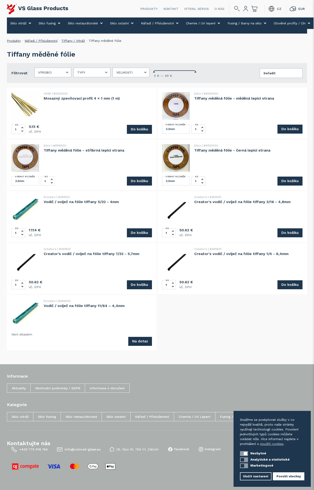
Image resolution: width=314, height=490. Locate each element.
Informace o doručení (107, 388)
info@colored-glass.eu (83, 449)
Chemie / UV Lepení (195, 416)
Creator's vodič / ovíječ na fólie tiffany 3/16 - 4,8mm (242, 202)
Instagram (213, 449)
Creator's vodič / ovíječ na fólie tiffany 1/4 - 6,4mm (241, 254)
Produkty (149, 9)
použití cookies (271, 444)
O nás (219, 9)
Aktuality (19, 388)
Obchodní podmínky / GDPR (57, 388)
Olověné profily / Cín (289, 23)
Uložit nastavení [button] (255, 476)
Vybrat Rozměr (176, 124)
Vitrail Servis (196, 9)
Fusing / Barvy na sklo (245, 23)
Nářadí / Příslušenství (157, 23)
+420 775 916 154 (33, 449)
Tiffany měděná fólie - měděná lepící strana (234, 98)
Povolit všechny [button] (289, 476)
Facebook (181, 449)
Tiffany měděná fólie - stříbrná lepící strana (84, 150)
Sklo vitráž (18, 23)
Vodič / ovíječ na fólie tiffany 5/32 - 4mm (81, 202)
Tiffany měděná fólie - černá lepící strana (232, 150)
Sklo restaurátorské (83, 23)
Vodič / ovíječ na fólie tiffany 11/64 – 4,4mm (84, 306)
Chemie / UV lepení (200, 23)
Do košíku (139, 129)
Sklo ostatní (119, 23)
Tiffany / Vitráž (73, 41)
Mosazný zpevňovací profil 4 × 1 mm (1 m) (82, 98)
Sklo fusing (47, 23)
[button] (244, 453)
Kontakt (170, 9)
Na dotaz (140, 341)
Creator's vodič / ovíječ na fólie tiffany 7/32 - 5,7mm (91, 254)
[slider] (154, 71)
